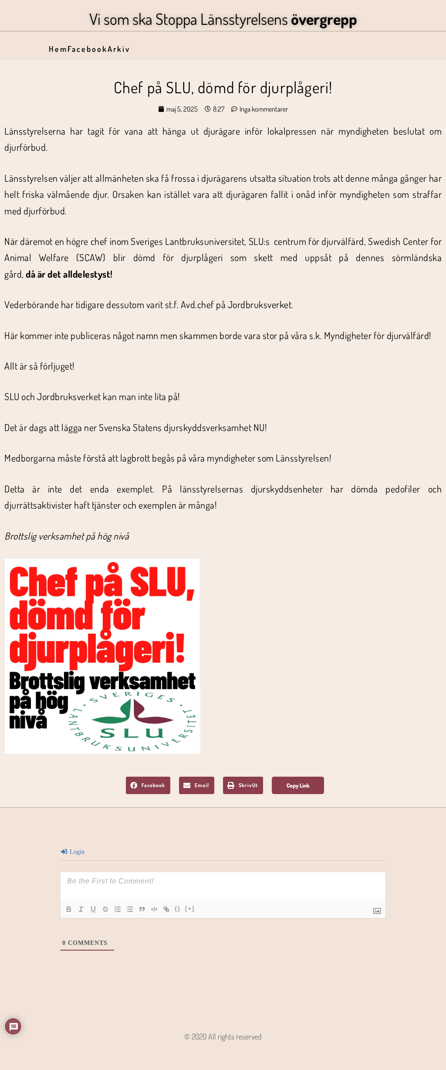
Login (76, 852)
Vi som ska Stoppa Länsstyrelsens (223, 19)
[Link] (166, 909)
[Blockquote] (142, 909)
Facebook (88, 49)
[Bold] (69, 909)
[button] (148, 785)
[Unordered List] (130, 909)
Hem (58, 49)
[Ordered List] (118, 909)
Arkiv (119, 49)
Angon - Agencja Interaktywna (223, 1051)
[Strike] (105, 909)
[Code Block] (154, 909)
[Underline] (93, 909)
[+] (190, 908)
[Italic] (81, 909)
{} (178, 908)
